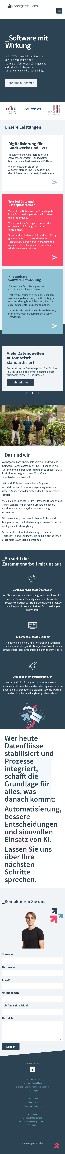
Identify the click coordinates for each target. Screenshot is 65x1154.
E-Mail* (6, 980)
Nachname (8, 967)
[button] (59, 11)
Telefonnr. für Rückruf (15, 1005)
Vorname (7, 954)
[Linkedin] (32, 1069)
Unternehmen (10, 992)
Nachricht (8, 1018)
